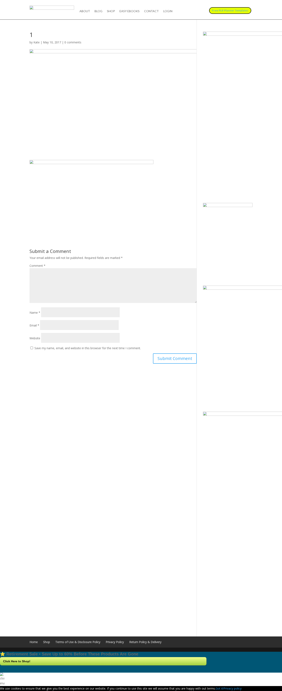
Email (34, 325)
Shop (111, 11)
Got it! (220, 688)
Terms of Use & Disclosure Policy (77, 642)
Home (34, 642)
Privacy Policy (115, 642)
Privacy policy (233, 688)
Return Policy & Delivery (145, 642)
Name (35, 313)
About (84, 11)
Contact (151, 11)
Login (167, 11)
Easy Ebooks (130, 11)
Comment (37, 266)
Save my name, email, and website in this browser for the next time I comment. (87, 348)
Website (35, 338)
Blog (98, 11)
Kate (36, 42)
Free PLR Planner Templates (230, 10)
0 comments (72, 42)
